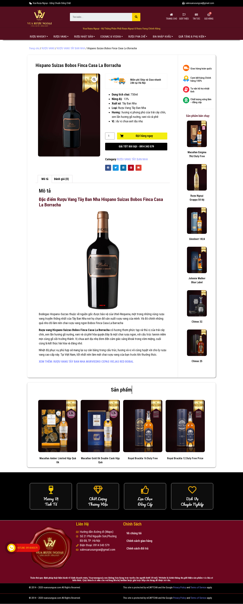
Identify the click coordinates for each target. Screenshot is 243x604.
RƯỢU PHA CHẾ (136, 36)
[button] (136, 146)
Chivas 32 (197, 321)
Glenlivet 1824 (197, 239)
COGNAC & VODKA (110, 36)
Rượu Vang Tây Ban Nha (132, 108)
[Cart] (208, 14)
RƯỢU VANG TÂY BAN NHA (71, 48)
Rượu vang (45, 330)
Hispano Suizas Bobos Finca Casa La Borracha (81, 330)
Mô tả (44, 179)
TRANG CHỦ (171, 18)
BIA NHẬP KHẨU (162, 36)
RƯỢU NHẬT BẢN (83, 36)
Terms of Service (198, 587)
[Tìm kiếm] (136, 17)
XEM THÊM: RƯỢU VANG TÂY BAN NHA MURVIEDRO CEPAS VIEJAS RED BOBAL (86, 361)
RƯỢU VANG (60, 36)
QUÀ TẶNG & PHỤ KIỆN (191, 36)
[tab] (45, 179)
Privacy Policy (179, 587)
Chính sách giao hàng (139, 541)
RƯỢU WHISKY (38, 36)
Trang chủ (34, 48)
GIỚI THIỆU (184, 18)
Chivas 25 (197, 361)
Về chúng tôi (134, 533)
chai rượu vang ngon (75, 323)
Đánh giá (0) (61, 179)
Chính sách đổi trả (137, 548)
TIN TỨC (196, 18)
